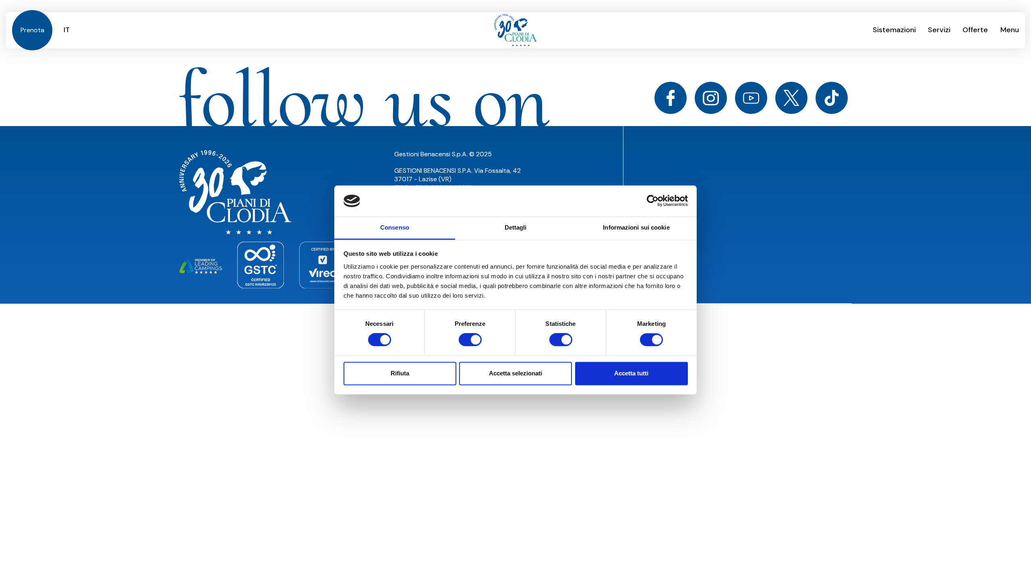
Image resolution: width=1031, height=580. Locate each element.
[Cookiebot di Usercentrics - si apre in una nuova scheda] (652, 201)
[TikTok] (832, 98)
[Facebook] (670, 98)
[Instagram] (711, 98)
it (67, 30)
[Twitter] (791, 98)
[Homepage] (515, 30)
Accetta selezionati (515, 373)
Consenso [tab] (394, 227)
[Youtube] (751, 98)
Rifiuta (400, 373)
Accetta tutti (631, 373)
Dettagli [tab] (516, 227)
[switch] (470, 340)
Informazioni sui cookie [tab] (636, 227)
